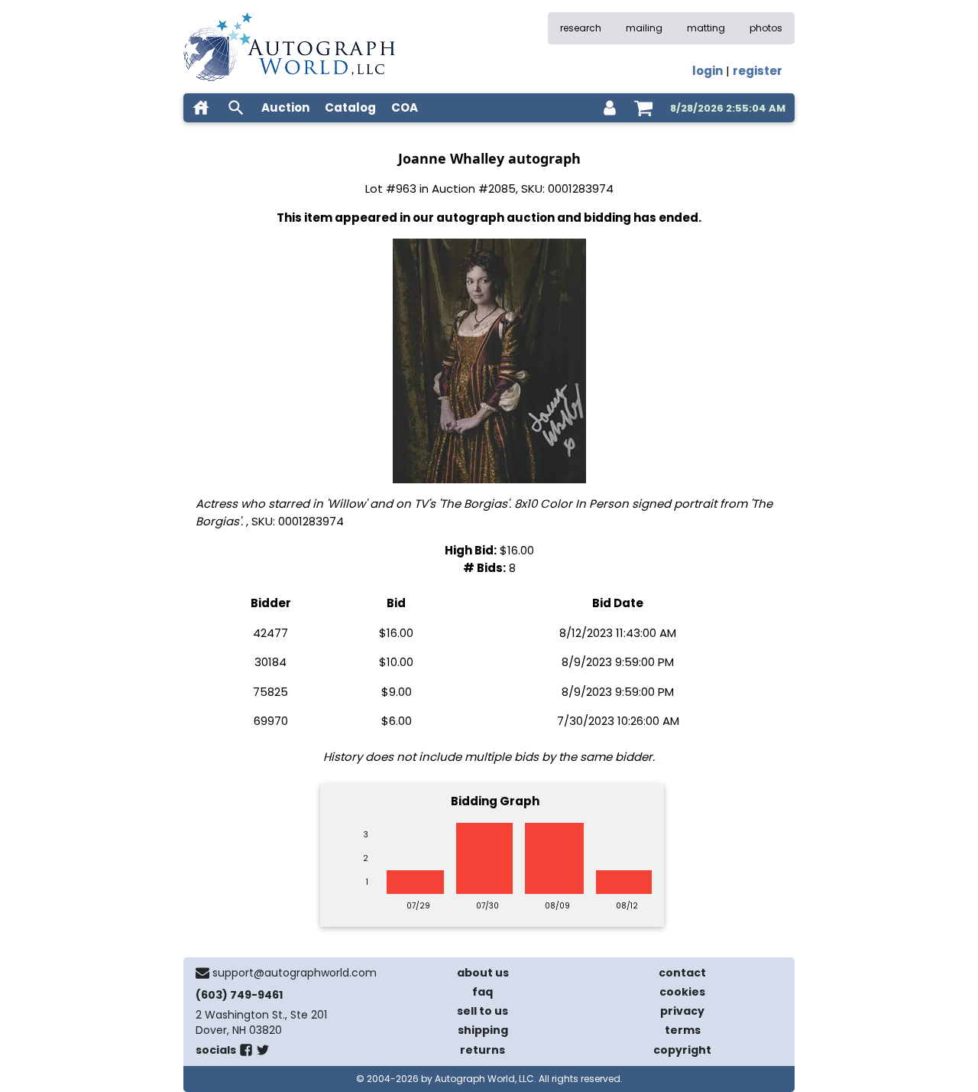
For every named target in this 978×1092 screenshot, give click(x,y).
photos (766, 27)
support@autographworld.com (294, 972)
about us (483, 972)
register (757, 71)
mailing (644, 27)
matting (706, 27)
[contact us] (202, 973)
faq (482, 991)
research (580, 27)
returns (482, 1050)
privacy (682, 1011)
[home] (201, 108)
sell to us (482, 1011)
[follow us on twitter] (263, 1053)
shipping (483, 1030)
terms (683, 1030)
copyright (682, 1050)
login (707, 71)
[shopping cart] (643, 108)
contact (682, 972)
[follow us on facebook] (246, 1053)
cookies (682, 991)
